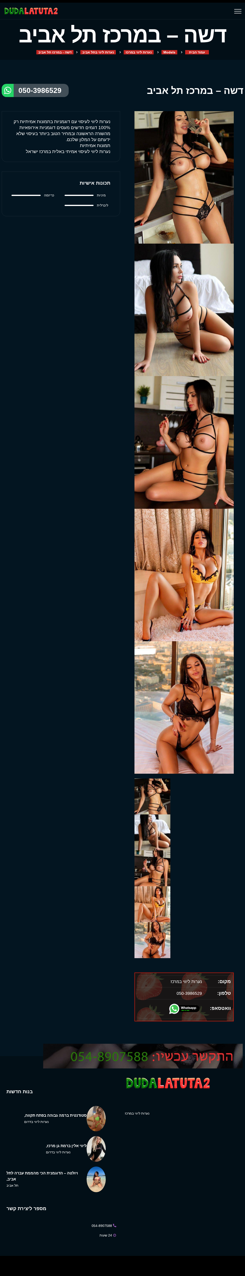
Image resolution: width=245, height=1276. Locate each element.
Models (169, 52)
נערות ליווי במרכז (139, 52)
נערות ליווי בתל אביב (98, 52)
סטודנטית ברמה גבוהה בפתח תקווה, (55, 1115)
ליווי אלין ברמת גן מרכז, (66, 1146)
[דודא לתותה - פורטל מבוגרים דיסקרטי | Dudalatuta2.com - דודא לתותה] (31, 11)
